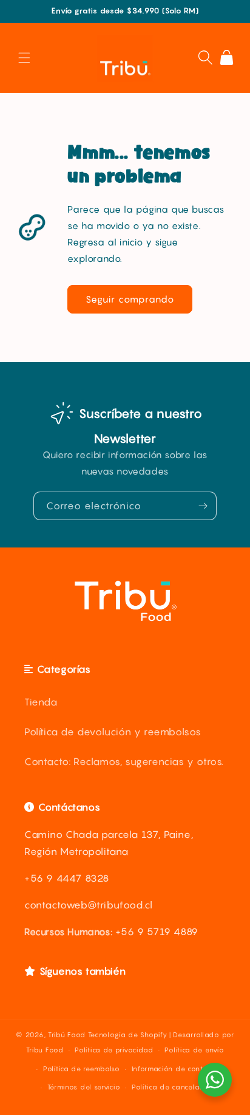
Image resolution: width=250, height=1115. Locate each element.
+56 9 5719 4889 (156, 931)
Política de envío (194, 1050)
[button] (24, 57)
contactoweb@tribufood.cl (88, 905)
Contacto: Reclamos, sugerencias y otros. (124, 761)
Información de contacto (175, 1069)
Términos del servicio (84, 1087)
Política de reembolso (81, 1069)
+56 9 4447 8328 (66, 878)
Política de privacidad (114, 1050)
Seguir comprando (130, 298)
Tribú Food (67, 1035)
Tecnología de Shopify (127, 1035)
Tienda (41, 702)
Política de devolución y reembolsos (112, 732)
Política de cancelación (173, 1087)
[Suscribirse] (202, 506)
